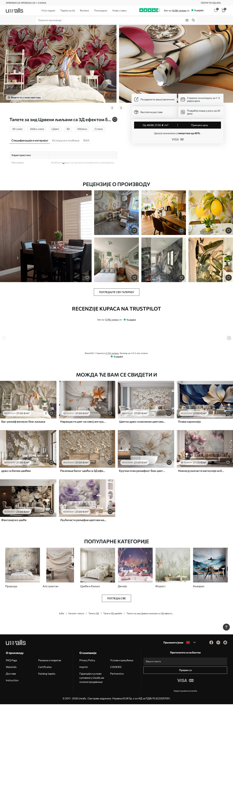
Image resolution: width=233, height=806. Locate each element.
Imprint (83, 666)
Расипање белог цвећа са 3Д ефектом (83, 470)
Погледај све (116, 598)
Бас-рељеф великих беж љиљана (23, 421)
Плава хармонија (189, 421)
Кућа (61, 613)
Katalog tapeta (46, 673)
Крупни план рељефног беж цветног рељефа (142, 470)
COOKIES (115, 666)
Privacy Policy (87, 660)
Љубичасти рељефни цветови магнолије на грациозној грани (83, 520)
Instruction (12, 680)
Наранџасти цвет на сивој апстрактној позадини (83, 421)
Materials (11, 666)
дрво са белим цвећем (16, 470)
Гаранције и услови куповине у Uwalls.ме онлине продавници (91, 677)
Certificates (45, 666)
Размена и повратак (49, 660)
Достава (11, 673)
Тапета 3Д (93, 613)
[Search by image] (187, 20)
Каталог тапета (76, 613)
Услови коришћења (121, 660)
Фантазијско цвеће (13, 520)
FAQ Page (11, 660)
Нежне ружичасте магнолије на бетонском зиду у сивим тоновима (201, 470)
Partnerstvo (117, 673)
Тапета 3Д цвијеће (112, 613)
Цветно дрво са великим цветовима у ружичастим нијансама (142, 421)
